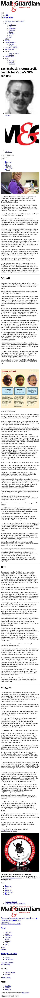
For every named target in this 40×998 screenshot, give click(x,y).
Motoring (7, 941)
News (3, 928)
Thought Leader (9, 953)
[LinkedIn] (4, 18)
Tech (6, 942)
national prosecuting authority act (15, 903)
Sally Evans (8, 152)
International (8, 935)
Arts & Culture (5, 964)
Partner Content (5, 977)
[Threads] (6, 18)
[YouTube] (12, 18)
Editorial (7, 957)
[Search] (7, 16)
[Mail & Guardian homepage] (20, 6)
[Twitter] (9, 18)
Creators (6, 922)
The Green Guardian (7, 962)
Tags (2, 922)
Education (8, 937)
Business (3, 949)
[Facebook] (1, 18)
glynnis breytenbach (11, 902)
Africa (7, 934)
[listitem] (4, 918)
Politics (3, 947)
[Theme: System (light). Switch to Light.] (3, 16)
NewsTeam (25, 992)
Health (7, 939)
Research (7, 987)
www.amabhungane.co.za (12, 878)
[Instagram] (3, 18)
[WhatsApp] (11, 18)
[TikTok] (8, 18)
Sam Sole (7, 115)
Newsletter (8, 986)
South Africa (8, 932)
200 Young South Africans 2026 (10, 924)
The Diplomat (9, 959)
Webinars (7, 974)
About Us (8, 989)
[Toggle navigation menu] (2, 13)
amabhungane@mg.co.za (9, 831)
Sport (6, 944)
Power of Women (10, 972)
